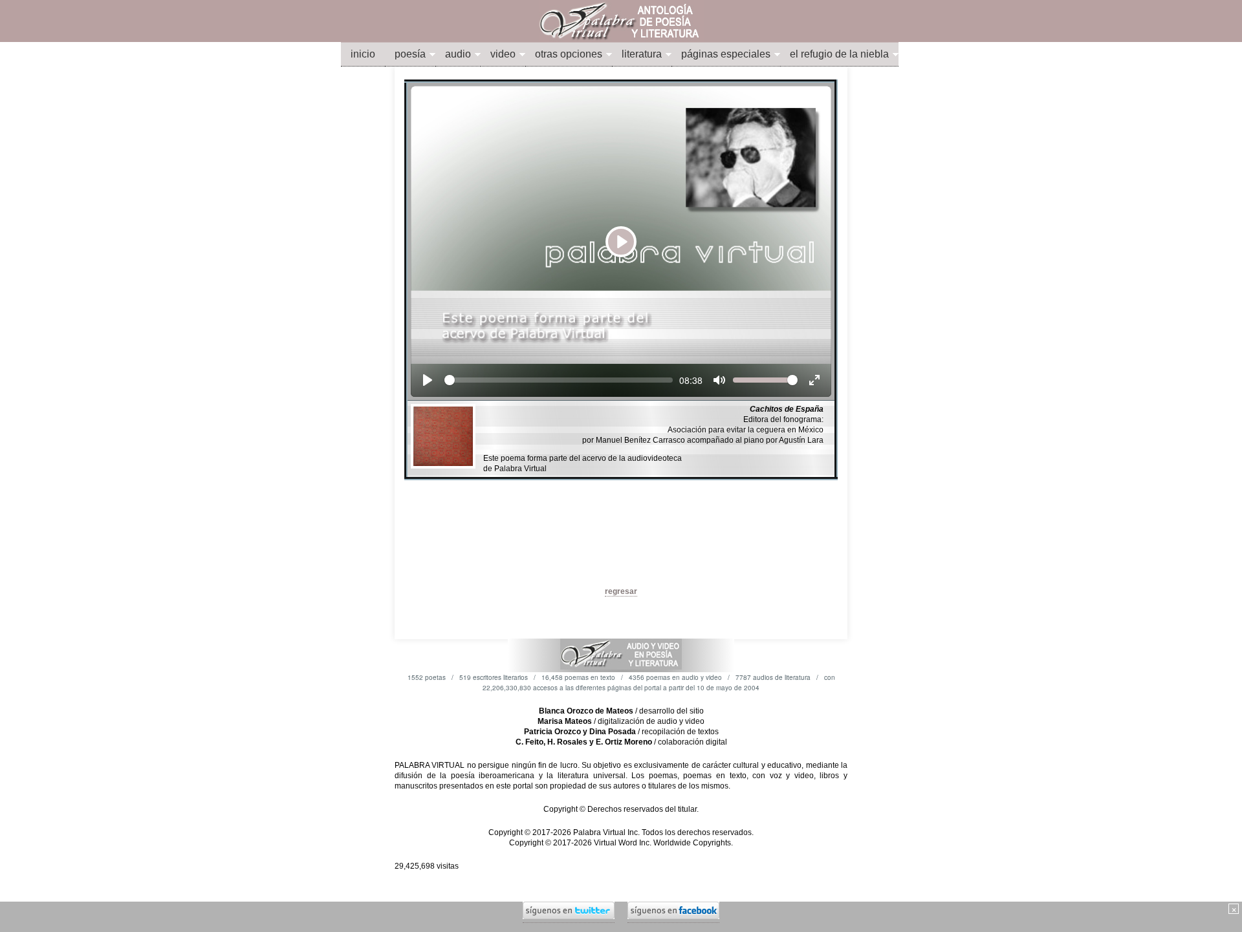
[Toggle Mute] (719, 380)
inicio (363, 53)
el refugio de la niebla (839, 53)
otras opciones (568, 53)
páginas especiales (725, 53)
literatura (642, 53)
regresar (621, 591)
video (503, 53)
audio (458, 53)
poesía (410, 53)
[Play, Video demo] (427, 380)
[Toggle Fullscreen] (814, 380)
